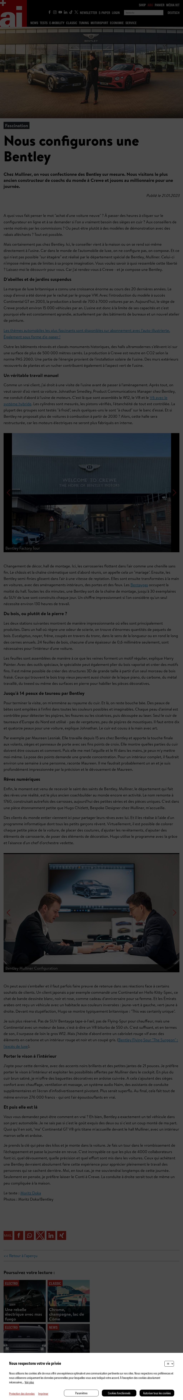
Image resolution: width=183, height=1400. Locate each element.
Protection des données (22, 1393)
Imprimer (43, 1393)
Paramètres (81, 1393)
